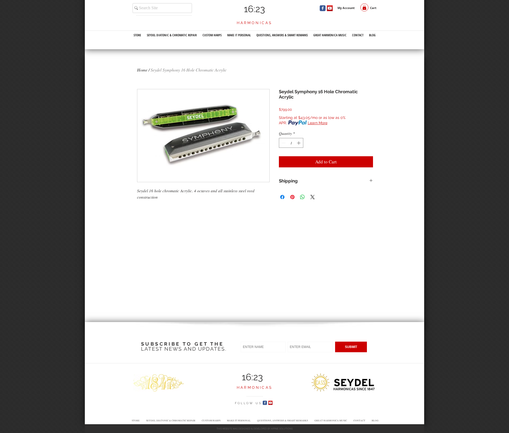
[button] (364, 7)
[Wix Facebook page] (323, 8)
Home (142, 70)
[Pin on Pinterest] (292, 197)
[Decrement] (283, 143)
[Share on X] (312, 197)
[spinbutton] (291, 143)
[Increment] (299, 143)
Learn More (317, 123)
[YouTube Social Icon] (330, 8)
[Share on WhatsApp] (302, 197)
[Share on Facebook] (282, 197)
